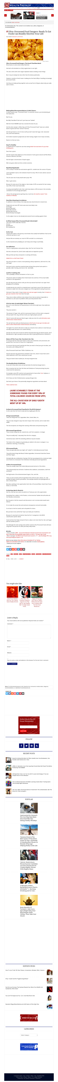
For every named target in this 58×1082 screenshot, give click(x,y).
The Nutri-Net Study (41, 534)
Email (9, 647)
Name (9, 640)
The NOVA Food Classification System (25, 536)
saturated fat (26, 554)
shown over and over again (30, 292)
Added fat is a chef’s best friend (14, 258)
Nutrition (20, 36)
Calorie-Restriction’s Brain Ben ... (28, 17)
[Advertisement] (29, 97)
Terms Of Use (19, 1077)
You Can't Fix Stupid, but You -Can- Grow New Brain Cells (20, 995)
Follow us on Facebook (12, 541)
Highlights (14, 36)
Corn (42, 373)
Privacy (25, 1077)
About (29, 1077)
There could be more (11, 385)
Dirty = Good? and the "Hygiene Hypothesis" (17, 978)
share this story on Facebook (25, 540)
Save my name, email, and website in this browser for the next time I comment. (28, 660)
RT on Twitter (36, 540)
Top (24, 1075)
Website (9, 653)
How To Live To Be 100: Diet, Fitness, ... (16, 17)
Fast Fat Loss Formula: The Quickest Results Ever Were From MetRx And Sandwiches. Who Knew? (24, 987)
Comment (21, 559)
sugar (33, 554)
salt (20, 554)
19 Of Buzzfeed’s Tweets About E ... (41, 17)
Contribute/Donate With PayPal (29, 1046)
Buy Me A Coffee (9, 10)
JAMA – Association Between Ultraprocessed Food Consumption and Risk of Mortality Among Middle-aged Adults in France (28, 533)
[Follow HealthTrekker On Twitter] (26, 745)
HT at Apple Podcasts (37, 1077)
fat (12, 554)
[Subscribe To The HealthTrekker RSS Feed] (37, 745)
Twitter (22, 541)
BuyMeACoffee (40, 1075)
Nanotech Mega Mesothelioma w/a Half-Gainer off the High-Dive (22, 1004)
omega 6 (16, 554)
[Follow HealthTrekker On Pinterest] (31, 745)
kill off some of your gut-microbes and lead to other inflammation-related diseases (27, 323)
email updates (40, 541)
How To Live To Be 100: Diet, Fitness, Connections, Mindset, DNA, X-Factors (25, 970)
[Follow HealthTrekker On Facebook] (21, 745)
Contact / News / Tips (31, 1075)
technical (38, 554)
